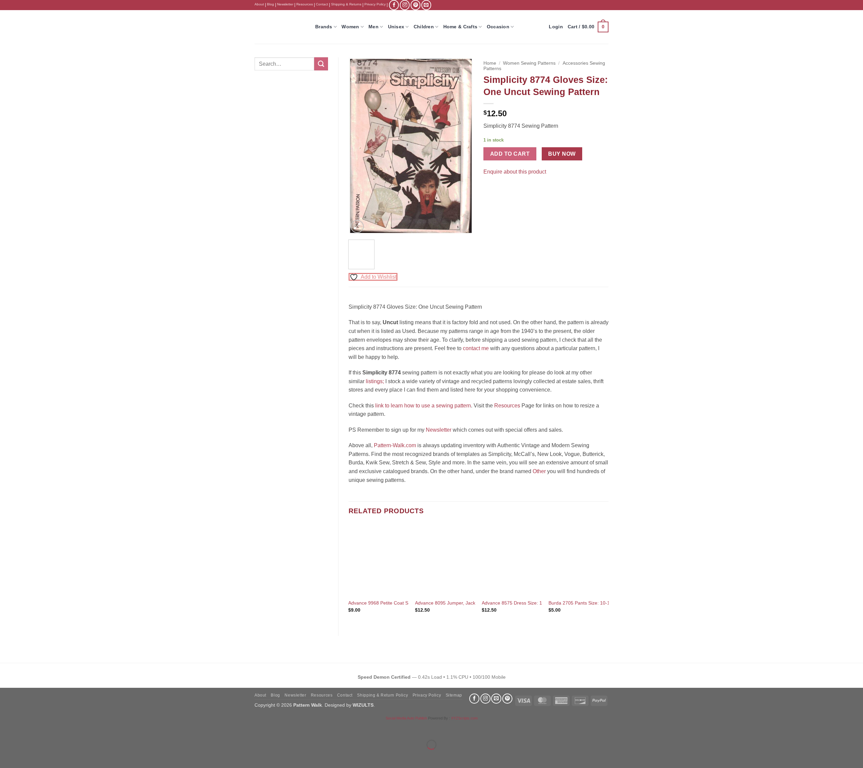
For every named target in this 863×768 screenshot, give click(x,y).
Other (539, 471)
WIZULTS (363, 705)
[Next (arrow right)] (26, 756)
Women (350, 26)
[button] (588, 27)
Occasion (498, 26)
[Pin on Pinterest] (501, 188)
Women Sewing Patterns (529, 63)
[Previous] (359, 146)
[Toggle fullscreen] (26, 727)
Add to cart (510, 154)
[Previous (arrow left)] (6, 756)
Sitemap (454, 695)
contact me (476, 348)
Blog (270, 4)
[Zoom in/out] (6, 727)
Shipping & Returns (346, 4)
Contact (322, 4)
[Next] (462, 146)
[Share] (46, 727)
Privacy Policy (375, 4)
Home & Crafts (460, 26)
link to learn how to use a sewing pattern (423, 405)
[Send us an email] (426, 5)
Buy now (561, 154)
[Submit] (321, 63)
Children (424, 26)
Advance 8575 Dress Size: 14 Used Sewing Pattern (536, 603)
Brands (323, 26)
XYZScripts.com (464, 718)
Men (373, 26)
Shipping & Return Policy (382, 695)
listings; (375, 381)
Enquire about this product (514, 172)
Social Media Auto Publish (406, 718)
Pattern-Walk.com (395, 445)
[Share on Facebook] (489, 188)
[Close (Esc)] (65, 727)
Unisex (396, 26)
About (259, 4)
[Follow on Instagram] (405, 5)
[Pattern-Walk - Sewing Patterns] (280, 27)
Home (489, 63)
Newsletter (285, 4)
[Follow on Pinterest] (415, 5)
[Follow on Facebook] (394, 5)
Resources (304, 4)
